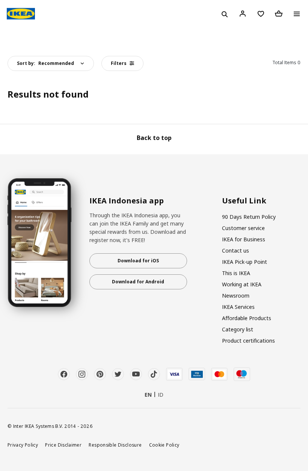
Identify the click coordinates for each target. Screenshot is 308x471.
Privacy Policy (23, 445)
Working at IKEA (241, 284)
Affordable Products (246, 318)
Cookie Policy (164, 445)
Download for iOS (138, 260)
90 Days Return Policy (249, 216)
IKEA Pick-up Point (244, 261)
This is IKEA (236, 273)
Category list (237, 329)
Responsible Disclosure (115, 445)
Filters (119, 63)
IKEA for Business (243, 239)
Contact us (235, 250)
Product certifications (248, 340)
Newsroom (235, 295)
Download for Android (138, 281)
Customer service (243, 228)
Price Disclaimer (63, 445)
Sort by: (45, 63)
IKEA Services (238, 306)
